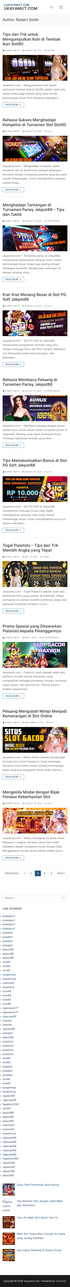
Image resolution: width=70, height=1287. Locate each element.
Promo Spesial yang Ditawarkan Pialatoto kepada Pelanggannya (32, 628)
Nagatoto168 (11, 1104)
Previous (12, 873)
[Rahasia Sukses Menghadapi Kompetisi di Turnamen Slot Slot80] (35, 149)
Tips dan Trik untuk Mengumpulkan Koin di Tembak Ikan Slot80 (31, 39)
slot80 (6, 962)
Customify (60, 1281)
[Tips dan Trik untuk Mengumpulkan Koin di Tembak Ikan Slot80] (35, 68)
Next (61, 873)
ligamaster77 (10, 1008)
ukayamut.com (21, 8)
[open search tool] (51, 7)
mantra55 (8, 983)
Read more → (13, 104)
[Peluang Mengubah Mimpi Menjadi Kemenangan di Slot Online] (35, 740)
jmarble (7, 1020)
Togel (45, 557)
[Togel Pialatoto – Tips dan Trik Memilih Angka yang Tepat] (35, 574)
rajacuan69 (9, 1016)
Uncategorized (50, 637)
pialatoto (8, 1041)
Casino (50, 50)
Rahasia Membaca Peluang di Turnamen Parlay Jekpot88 (30, 382)
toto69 (7, 991)
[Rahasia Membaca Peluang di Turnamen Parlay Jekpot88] (35, 408)
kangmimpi (9, 974)
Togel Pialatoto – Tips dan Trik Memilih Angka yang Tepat (30, 547)
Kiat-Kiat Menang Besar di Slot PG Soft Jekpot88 (34, 297)
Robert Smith (12, 50)
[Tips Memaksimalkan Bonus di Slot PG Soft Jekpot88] (35, 489)
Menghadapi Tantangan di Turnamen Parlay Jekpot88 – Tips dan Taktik (33, 210)
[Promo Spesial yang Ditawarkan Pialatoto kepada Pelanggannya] (35, 655)
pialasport (9, 916)
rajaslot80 (9, 1028)
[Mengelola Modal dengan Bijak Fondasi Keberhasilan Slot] (35, 821)
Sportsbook (53, 221)
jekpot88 (8, 949)
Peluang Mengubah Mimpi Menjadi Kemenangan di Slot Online (35, 713)
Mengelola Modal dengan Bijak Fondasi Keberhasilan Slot (31, 794)
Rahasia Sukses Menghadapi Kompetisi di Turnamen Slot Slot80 (34, 122)
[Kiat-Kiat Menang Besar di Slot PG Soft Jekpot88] (35, 323)
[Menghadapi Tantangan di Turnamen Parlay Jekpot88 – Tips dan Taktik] (35, 238)
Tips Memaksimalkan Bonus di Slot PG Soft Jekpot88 (35, 463)
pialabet (8, 932)
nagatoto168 (10, 1158)
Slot (49, 131)
